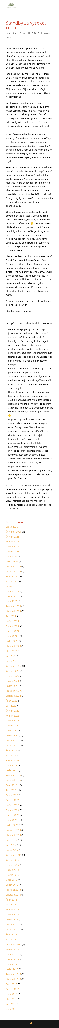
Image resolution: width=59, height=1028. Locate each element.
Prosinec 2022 (13, 690)
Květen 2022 (12, 715)
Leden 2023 (12, 685)
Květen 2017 (12, 949)
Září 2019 (11, 844)
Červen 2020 (12, 800)
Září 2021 (11, 755)
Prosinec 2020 (13, 775)
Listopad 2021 (13, 745)
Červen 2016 (12, 989)
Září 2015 (11, 1004)
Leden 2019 (12, 884)
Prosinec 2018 (13, 889)
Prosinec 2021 (13, 740)
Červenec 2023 (13, 665)
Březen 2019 (12, 874)
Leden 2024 (12, 641)
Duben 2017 (12, 954)
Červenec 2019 (13, 854)
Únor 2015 (11, 1009)
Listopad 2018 (13, 894)
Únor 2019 (11, 879)
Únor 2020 (11, 820)
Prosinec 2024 (13, 606)
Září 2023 (11, 655)
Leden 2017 (12, 969)
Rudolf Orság (19, 33)
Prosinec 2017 (13, 924)
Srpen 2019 (12, 849)
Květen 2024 (12, 621)
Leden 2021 (12, 770)
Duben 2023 (12, 680)
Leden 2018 (12, 919)
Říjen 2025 (11, 576)
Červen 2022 (12, 710)
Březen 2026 (12, 551)
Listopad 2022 (13, 695)
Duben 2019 (12, 869)
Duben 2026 (12, 546)
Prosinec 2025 (13, 566)
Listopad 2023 (13, 646)
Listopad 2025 (13, 571)
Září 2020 (11, 790)
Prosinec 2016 (13, 974)
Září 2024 (11, 616)
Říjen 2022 (11, 700)
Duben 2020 (12, 810)
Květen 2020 (12, 805)
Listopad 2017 (13, 929)
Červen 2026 (12, 536)
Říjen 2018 (11, 899)
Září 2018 (11, 904)
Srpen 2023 (12, 660)
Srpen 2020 (12, 795)
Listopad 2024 (13, 611)
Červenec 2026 (13, 531)
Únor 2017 (11, 964)
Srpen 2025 (12, 586)
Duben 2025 (12, 591)
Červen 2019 (12, 859)
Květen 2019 (12, 864)
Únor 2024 (11, 636)
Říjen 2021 (11, 750)
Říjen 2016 (11, 984)
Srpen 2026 (12, 526)
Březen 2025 (12, 596)
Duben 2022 (12, 720)
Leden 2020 (12, 825)
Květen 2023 (12, 675)
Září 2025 (11, 581)
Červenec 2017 (13, 944)
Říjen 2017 (11, 934)
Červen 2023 (12, 670)
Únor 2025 (11, 601)
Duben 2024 (12, 626)
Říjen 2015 (11, 999)
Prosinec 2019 (13, 830)
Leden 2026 (12, 561)
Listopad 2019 (13, 834)
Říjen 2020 (11, 785)
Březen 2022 (12, 725)
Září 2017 (11, 939)
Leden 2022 (12, 735)
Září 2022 (11, 705)
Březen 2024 (12, 631)
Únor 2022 (11, 730)
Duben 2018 (12, 914)
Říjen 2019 (11, 839)
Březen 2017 (12, 959)
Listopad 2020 (13, 780)
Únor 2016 (11, 994)
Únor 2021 (11, 765)
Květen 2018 (12, 909)
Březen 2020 (12, 815)
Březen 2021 (12, 760)
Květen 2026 (12, 541)
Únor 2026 (11, 556)
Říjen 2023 (11, 650)
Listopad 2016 (13, 979)
